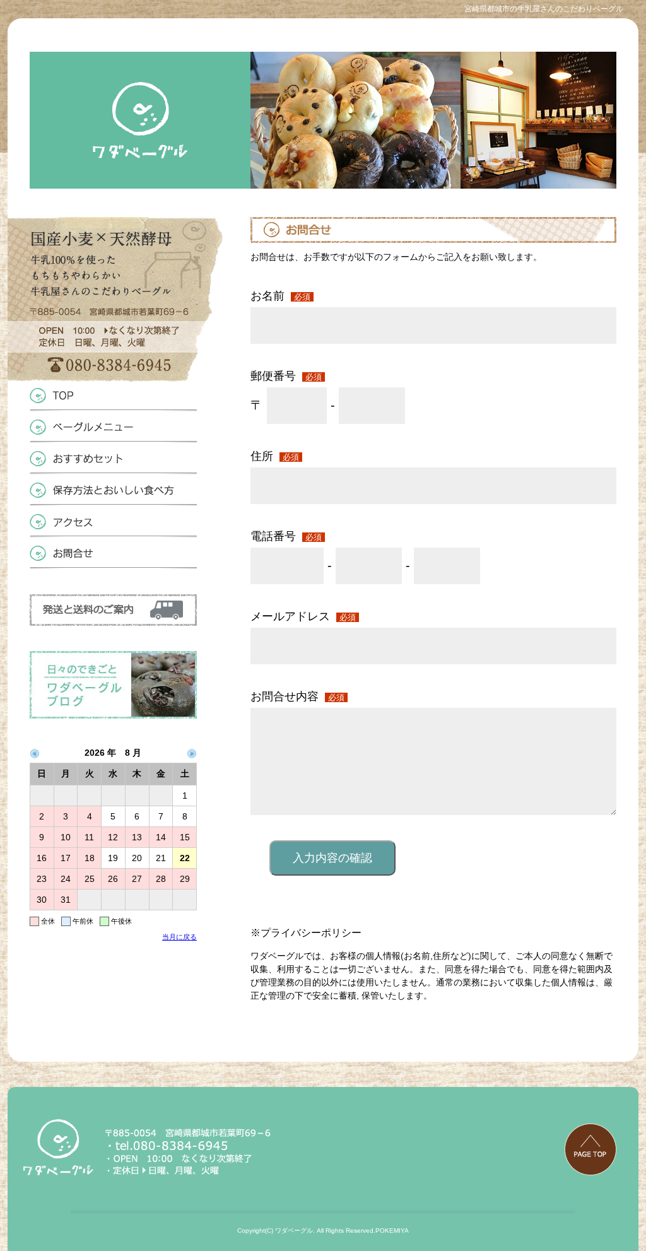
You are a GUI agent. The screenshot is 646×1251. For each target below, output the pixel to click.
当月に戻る (179, 937)
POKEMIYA (392, 1230)
